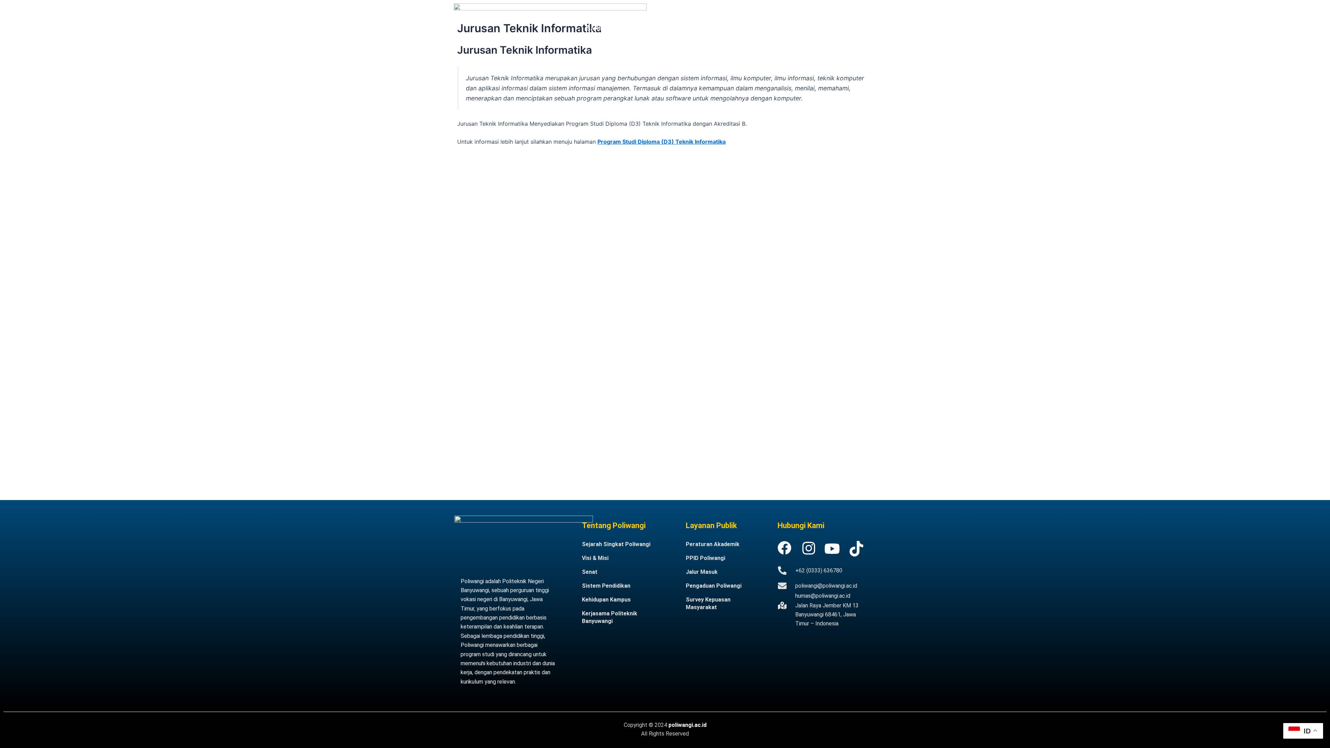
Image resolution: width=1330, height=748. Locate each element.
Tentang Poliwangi (609, 13)
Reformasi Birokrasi (829, 13)
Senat (589, 572)
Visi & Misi (595, 558)
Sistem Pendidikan (606, 585)
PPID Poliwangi (705, 558)
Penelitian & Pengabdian (759, 13)
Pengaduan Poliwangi (714, 585)
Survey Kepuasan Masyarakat (708, 603)
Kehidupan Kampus (606, 599)
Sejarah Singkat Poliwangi (616, 544)
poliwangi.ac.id (687, 725)
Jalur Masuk (699, 13)
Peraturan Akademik (712, 544)
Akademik (658, 13)
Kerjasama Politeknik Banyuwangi (609, 617)
